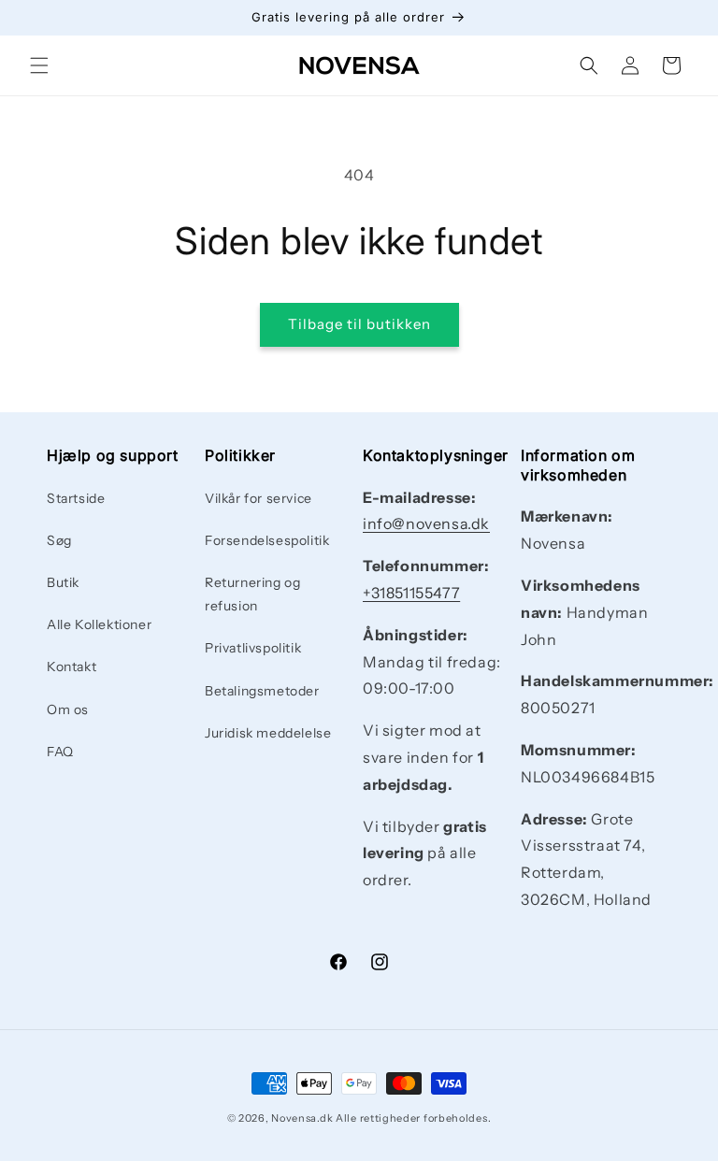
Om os (68, 709)
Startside (76, 498)
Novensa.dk (302, 1118)
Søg (59, 540)
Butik (63, 582)
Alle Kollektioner (99, 624)
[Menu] (39, 65)
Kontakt (71, 666)
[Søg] (589, 65)
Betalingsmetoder (262, 690)
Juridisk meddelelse (268, 732)
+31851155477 (411, 592)
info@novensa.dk (426, 523)
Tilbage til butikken (359, 324)
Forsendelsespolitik (267, 540)
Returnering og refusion (252, 594)
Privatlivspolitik (253, 647)
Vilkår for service (258, 498)
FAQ (60, 751)
